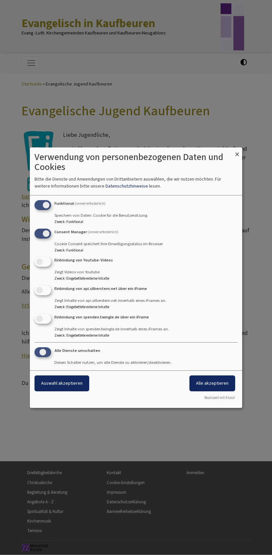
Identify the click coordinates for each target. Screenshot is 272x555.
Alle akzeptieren (212, 383)
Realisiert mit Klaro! (219, 397)
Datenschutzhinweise (126, 186)
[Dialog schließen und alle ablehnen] (237, 151)
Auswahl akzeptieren (62, 383)
